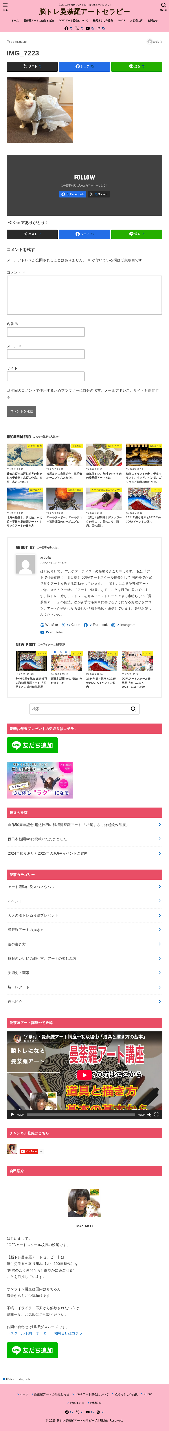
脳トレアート (18, 987)
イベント (15, 901)
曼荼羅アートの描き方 (26, 930)
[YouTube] (90, 28)
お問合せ (153, 20)
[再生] (12, 1114)
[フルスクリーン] (156, 1114)
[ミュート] (149, 1114)
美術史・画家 (18, 973)
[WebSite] (49, 625)
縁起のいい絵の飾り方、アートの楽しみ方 (42, 958)
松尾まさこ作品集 (103, 20)
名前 (13, 324)
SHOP (121, 20)
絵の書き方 (17, 944)
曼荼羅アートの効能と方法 (39, 20)
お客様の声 (136, 20)
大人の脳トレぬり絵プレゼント (33, 915)
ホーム (15, 20)
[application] (84, 1075)
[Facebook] (68, 28)
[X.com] (79, 28)
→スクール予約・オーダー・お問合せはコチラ (45, 1333)
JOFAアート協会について (73, 20)
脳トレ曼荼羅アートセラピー (84, 11)
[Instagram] (101, 28)
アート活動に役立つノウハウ (31, 887)
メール (14, 346)
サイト (12, 368)
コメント (16, 272)
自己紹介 (15, 1001)
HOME (10, 1379)
